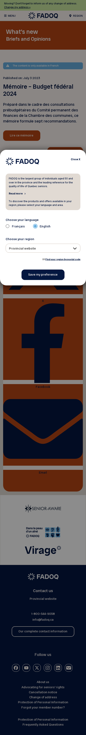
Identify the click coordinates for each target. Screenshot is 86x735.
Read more (16, 193)
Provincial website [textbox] (22, 248)
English (45, 226)
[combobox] (43, 248)
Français (18, 226)
